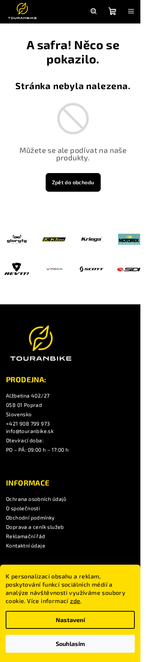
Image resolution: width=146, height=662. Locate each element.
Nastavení (70, 619)
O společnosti (23, 508)
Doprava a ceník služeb (35, 527)
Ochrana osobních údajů (36, 499)
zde (75, 600)
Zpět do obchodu (73, 182)
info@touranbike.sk (30, 431)
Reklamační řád (25, 536)
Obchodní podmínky (30, 517)
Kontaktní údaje (25, 545)
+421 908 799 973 (28, 423)
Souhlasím (70, 643)
